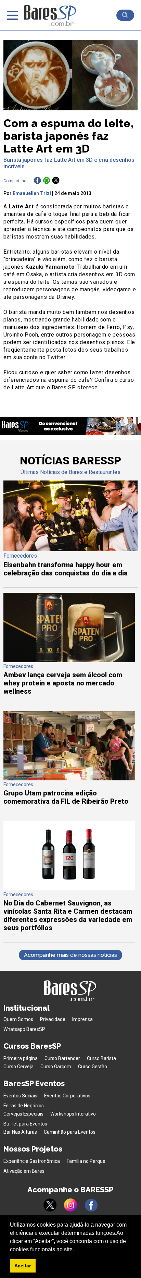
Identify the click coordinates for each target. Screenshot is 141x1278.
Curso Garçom (55, 1066)
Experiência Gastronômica (31, 1161)
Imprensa (82, 1019)
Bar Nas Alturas (20, 1132)
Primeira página (20, 1058)
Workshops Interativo (73, 1114)
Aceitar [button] (22, 1265)
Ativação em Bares (23, 1171)
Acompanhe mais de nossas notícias (70, 955)
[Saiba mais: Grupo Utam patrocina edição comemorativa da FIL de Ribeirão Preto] (69, 778)
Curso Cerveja (18, 1066)
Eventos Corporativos (67, 1095)
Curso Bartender (62, 1058)
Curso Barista (101, 1058)
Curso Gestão (92, 1066)
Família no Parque (86, 1161)
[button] (76, 1250)
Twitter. (56, 357)
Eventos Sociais (20, 1095)
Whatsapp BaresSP (24, 1029)
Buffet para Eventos (25, 1124)
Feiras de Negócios (23, 1105)
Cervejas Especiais (23, 1114)
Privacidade (52, 1019)
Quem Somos (18, 1019)
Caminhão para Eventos (69, 1132)
